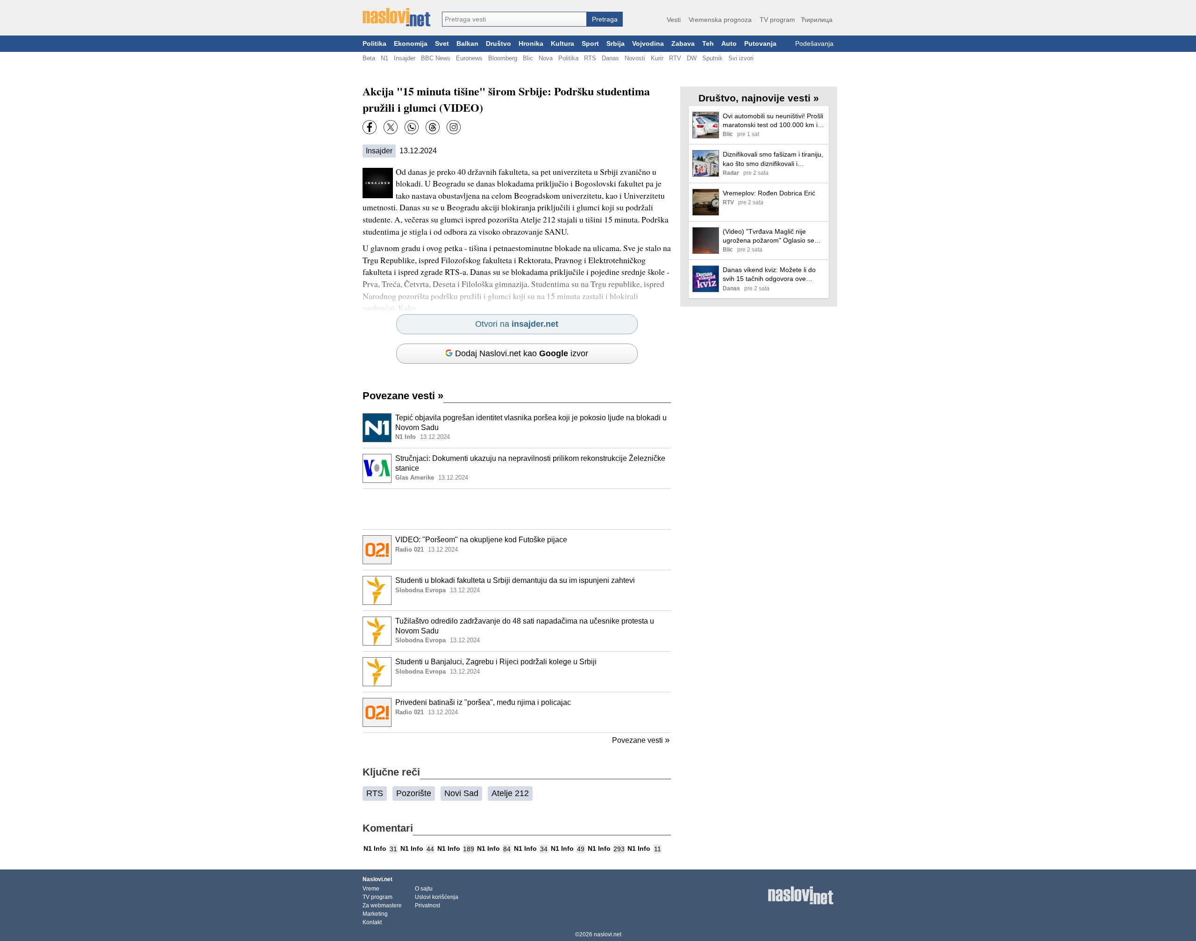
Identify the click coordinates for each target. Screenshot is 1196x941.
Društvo (498, 43)
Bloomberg (502, 58)
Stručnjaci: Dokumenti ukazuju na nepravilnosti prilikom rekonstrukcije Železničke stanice (530, 463)
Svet (442, 43)
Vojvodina (648, 43)
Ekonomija (410, 43)
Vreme (371, 888)
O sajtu (424, 888)
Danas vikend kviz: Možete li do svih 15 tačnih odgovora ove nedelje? (769, 274)
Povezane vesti (403, 396)
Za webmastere (382, 905)
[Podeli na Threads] (433, 127)
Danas (610, 58)
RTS (590, 58)
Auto (729, 43)
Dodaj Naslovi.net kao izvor (521, 353)
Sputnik (712, 58)
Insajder (404, 58)
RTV (675, 58)
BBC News (435, 58)
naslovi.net (607, 934)
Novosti (635, 58)
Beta (369, 58)
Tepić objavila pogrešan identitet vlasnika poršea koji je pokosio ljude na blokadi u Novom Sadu (531, 422)
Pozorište (413, 793)
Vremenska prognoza (720, 19)
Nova (546, 58)
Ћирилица (817, 19)
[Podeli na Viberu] (412, 127)
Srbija (615, 43)
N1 (384, 58)
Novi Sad (461, 793)
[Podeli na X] (391, 127)
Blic (528, 58)
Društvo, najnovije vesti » (758, 98)
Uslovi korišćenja (436, 897)
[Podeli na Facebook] (370, 127)
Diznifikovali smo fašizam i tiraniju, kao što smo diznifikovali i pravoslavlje (773, 159)
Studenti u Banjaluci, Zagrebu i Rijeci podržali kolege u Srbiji (496, 662)
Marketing (375, 914)
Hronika (531, 43)
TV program (777, 19)
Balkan (467, 43)
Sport (590, 43)
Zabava (683, 43)
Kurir (657, 58)
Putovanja (760, 43)
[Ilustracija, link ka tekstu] (377, 428)
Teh (708, 43)
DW (692, 58)
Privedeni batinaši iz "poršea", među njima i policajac (483, 702)
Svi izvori (741, 58)
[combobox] (514, 19)
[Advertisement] (517, 509)
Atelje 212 (510, 793)
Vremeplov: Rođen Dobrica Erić (769, 193)
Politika (374, 43)
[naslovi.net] (396, 17)
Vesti (674, 19)
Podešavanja (814, 43)
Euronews (469, 58)
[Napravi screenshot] (454, 127)
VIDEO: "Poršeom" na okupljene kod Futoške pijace (481, 540)
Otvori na (516, 324)
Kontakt (372, 922)
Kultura (562, 43)
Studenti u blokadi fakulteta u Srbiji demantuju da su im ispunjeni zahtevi (515, 580)
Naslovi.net (377, 879)
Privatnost (427, 905)
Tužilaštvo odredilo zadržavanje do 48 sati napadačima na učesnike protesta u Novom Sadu (524, 626)
